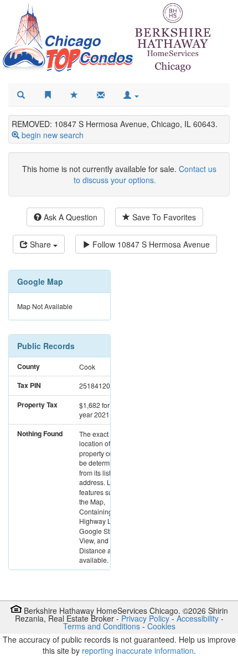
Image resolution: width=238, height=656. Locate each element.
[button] (131, 95)
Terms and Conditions (101, 626)
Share (40, 244)
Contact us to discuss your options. (145, 174)
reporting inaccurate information (138, 650)
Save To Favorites (163, 217)
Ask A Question (69, 217)
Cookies (161, 626)
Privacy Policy (145, 618)
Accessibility (198, 618)
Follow (150, 244)
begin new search (53, 134)
